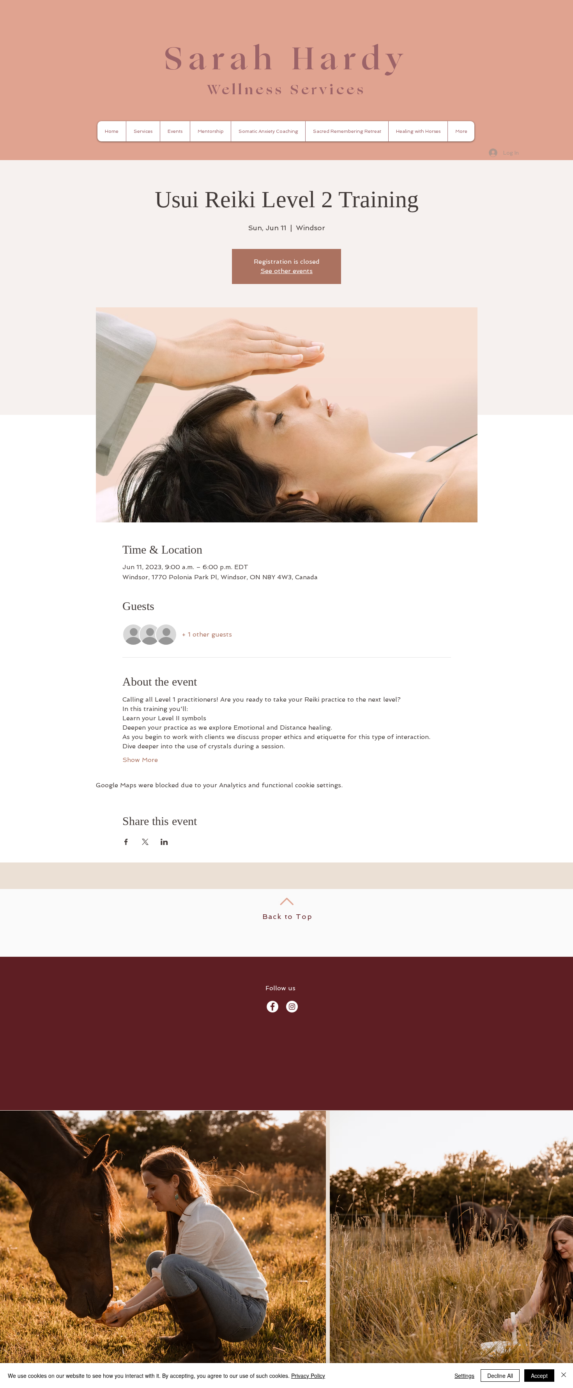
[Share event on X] (145, 842)
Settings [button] (464, 1375)
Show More (140, 760)
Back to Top (287, 916)
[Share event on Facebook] (126, 842)
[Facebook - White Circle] (272, 1006)
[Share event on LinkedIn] (164, 842)
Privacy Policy (308, 1375)
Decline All (500, 1375)
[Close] (563, 1375)
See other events (286, 271)
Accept (539, 1375)
